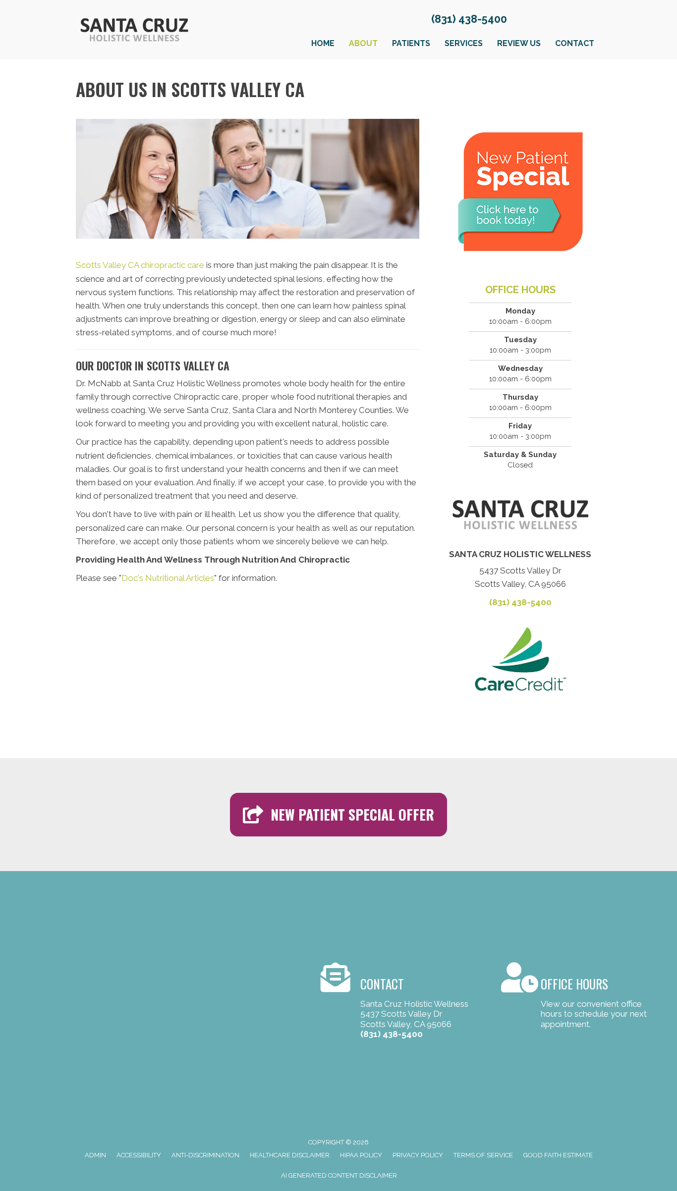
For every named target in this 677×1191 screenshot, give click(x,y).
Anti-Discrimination (205, 1155)
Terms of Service (483, 1155)
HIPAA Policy (361, 1155)
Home (323, 43)
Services (464, 43)
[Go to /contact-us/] (401, 1002)
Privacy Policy (418, 1155)
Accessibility (138, 1155)
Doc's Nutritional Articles (167, 578)
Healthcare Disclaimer (290, 1155)
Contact (574, 43)
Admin (95, 1155)
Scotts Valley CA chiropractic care (140, 265)
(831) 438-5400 (469, 18)
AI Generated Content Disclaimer (339, 1175)
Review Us (519, 43)
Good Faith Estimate (558, 1155)
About (363, 43)
